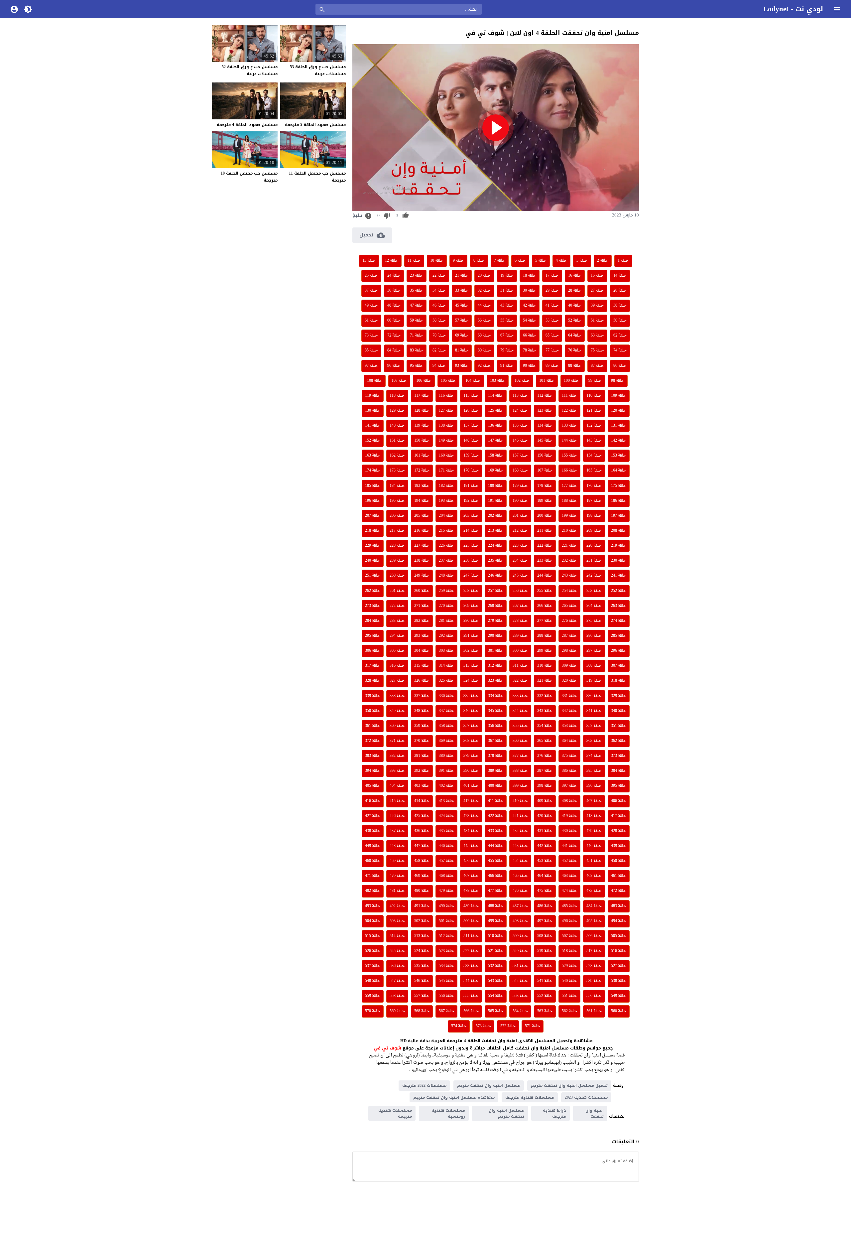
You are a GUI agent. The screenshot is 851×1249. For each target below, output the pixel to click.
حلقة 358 (446, 726)
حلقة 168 (520, 470)
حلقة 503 (397, 921)
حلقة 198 (594, 515)
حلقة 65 (552, 335)
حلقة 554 (495, 996)
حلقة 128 (421, 410)
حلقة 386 (569, 770)
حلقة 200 (544, 515)
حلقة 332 (544, 696)
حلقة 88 (574, 365)
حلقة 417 (618, 816)
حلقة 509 (520, 936)
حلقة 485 (569, 906)
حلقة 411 (495, 801)
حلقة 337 (421, 696)
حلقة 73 (371, 335)
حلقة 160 (446, 455)
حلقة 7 (499, 260)
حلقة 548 (372, 981)
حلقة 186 (618, 500)
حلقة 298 (569, 650)
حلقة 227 (421, 545)
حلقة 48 (394, 305)
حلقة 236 (471, 560)
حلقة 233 (544, 560)
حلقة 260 (421, 591)
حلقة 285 (618, 635)
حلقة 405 (372, 785)
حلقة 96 (394, 365)
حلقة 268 (495, 606)
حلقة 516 (618, 951)
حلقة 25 (371, 275)
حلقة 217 (397, 530)
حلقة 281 (446, 620)
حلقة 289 (520, 635)
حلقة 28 (574, 290)
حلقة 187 (594, 500)
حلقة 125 (495, 410)
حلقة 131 (618, 425)
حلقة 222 (544, 545)
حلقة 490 (446, 906)
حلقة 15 (597, 275)
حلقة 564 (520, 1011)
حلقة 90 (529, 365)
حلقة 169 (495, 470)
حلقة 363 (594, 741)
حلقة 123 (544, 410)
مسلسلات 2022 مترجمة (424, 1085)
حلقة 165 (594, 470)
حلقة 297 (594, 650)
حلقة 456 (471, 861)
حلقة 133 (569, 425)
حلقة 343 (544, 711)
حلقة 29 (552, 290)
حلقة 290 (495, 635)
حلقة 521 (495, 951)
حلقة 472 (618, 891)
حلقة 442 (544, 846)
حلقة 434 (471, 831)
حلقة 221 (569, 545)
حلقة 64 (574, 335)
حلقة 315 (421, 665)
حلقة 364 (569, 741)
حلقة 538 (618, 981)
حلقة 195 (397, 500)
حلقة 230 (618, 560)
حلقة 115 (471, 395)
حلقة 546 (421, 981)
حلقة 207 (372, 515)
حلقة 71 (416, 335)
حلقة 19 (507, 275)
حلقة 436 (421, 831)
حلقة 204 (446, 515)
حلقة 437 (397, 831)
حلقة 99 (595, 380)
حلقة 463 (569, 876)
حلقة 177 (569, 485)
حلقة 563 (544, 1011)
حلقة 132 (594, 425)
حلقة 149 (446, 440)
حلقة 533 (471, 966)
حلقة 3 (582, 260)
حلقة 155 (569, 455)
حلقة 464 (544, 876)
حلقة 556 (446, 996)
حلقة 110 (594, 395)
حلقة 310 (544, 665)
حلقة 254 (569, 591)
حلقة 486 (544, 906)
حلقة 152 (372, 440)
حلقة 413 (446, 801)
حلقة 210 (569, 530)
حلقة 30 (529, 290)
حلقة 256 (520, 591)
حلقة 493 (372, 906)
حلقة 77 (552, 350)
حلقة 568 (421, 1011)
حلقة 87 (597, 365)
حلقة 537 (372, 966)
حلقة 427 (372, 816)
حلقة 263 (618, 606)
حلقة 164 (618, 470)
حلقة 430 (569, 831)
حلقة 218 (372, 530)
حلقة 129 (397, 410)
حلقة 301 (495, 650)
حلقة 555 (471, 996)
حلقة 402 (446, 785)
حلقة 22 (439, 275)
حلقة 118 (397, 395)
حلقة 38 (620, 305)
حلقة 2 (602, 260)
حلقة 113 (520, 395)
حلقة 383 (372, 756)
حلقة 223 (520, 545)
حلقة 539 (594, 981)
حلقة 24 (394, 275)
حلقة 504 (372, 921)
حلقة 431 (544, 831)
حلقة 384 (618, 770)
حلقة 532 (495, 966)
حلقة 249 (421, 575)
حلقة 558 (397, 996)
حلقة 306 (372, 650)
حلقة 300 (520, 650)
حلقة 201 (520, 515)
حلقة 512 (446, 936)
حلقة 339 (372, 696)
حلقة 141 (372, 425)
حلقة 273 (372, 606)
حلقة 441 (569, 846)
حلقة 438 (372, 831)
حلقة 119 (372, 395)
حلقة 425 (421, 816)
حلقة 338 (397, 696)
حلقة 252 (618, 591)
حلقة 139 (421, 425)
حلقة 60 (394, 320)
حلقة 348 (421, 711)
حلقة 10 (436, 260)
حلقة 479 (446, 891)
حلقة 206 (397, 515)
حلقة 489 (471, 906)
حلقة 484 (594, 906)
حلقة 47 (416, 305)
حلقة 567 (446, 1011)
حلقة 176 (594, 485)
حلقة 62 (620, 335)
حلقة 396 (594, 785)
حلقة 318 (618, 680)
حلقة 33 (461, 290)
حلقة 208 (618, 530)
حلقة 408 (569, 801)
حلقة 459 (397, 861)
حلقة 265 (569, 606)
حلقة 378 (495, 756)
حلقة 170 (471, 470)
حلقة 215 (446, 530)
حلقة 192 (471, 500)
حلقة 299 (544, 650)
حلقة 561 (594, 1011)
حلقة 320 (569, 680)
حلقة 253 (594, 591)
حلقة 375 (569, 756)
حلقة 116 (446, 395)
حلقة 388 (520, 770)
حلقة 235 (495, 560)
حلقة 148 (471, 440)
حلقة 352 (594, 726)
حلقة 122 (569, 410)
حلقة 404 (397, 785)
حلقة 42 (529, 305)
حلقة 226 (446, 545)
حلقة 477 (495, 891)
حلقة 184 (397, 485)
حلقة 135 (520, 425)
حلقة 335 (471, 696)
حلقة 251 (372, 575)
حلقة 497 (544, 921)
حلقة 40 (574, 305)
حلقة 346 (471, 711)
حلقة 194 (421, 500)
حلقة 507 (569, 936)
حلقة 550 (594, 996)
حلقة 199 (569, 515)
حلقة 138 (446, 425)
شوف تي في (387, 1048)
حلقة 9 (458, 260)
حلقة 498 (520, 921)
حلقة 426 (397, 816)
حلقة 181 (471, 485)
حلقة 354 (544, 726)
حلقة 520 (520, 951)
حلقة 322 (520, 680)
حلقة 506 (594, 936)
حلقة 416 (372, 801)
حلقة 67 (507, 335)
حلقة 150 (421, 440)
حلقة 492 (397, 906)
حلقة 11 (414, 260)
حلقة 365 (544, 741)
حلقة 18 (529, 275)
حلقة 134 (544, 425)
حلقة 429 (594, 831)
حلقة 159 (471, 455)
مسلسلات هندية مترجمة (529, 1097)
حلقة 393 (397, 770)
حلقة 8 (479, 260)
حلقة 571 (532, 1026)
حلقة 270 (446, 606)
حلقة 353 (569, 726)
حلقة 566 (471, 1011)
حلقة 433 (495, 831)
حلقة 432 (520, 831)
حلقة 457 (446, 861)
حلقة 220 (594, 545)
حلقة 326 (421, 680)
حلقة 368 (471, 741)
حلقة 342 (569, 711)
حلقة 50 (620, 320)
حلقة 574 (458, 1026)
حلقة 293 (421, 635)
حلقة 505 (618, 936)
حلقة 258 (471, 591)
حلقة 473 (594, 891)
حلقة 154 (594, 455)
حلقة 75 (597, 350)
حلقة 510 (495, 936)
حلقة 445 (471, 846)
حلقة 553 (520, 996)
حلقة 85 (371, 350)
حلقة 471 (372, 876)
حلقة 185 (372, 485)
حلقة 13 (369, 260)
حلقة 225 (471, 545)
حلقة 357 (471, 726)
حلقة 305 (397, 650)
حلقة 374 (594, 756)
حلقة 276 (569, 620)
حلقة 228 (397, 545)
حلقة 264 (594, 606)
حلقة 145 (544, 440)
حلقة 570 (372, 1011)
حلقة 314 (446, 665)
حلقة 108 (374, 380)
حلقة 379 (471, 756)
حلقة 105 (448, 380)
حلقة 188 (569, 500)
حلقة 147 (495, 440)
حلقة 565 (495, 1011)
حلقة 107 (399, 380)
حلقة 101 (546, 380)
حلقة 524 (421, 951)
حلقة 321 (544, 680)
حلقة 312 (495, 665)
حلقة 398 (544, 785)
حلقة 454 (520, 861)
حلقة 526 (372, 951)
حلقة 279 (495, 620)
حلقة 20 (484, 275)
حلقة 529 (569, 966)
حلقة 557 (421, 996)
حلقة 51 (597, 320)
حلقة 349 (397, 711)
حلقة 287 (569, 635)
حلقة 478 (471, 891)
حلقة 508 (544, 936)
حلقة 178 (544, 485)
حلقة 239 (397, 560)
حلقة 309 (569, 665)
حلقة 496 (569, 921)
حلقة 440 (594, 846)
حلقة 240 (372, 560)
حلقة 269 (471, 606)
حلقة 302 (471, 650)
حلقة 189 (544, 500)
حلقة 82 (439, 350)
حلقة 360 (397, 726)
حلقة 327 (397, 680)
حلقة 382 (397, 756)
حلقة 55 (507, 320)
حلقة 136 (495, 425)
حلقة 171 (446, 470)
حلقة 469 (421, 876)
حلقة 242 (594, 575)
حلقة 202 (495, 515)
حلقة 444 (495, 846)
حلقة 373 (618, 756)
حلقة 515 (372, 936)
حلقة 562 (569, 1011)
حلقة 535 (421, 966)
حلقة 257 (495, 591)
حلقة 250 (397, 575)
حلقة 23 (416, 275)
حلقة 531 (520, 966)
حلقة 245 (520, 575)
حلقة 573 (483, 1026)
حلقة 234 (520, 560)
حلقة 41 (552, 305)
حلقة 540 (569, 981)
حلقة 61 (371, 320)
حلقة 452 (569, 861)
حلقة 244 (544, 575)
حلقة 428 (618, 831)
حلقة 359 (421, 726)
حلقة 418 (594, 816)
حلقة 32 (484, 290)
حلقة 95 (416, 365)
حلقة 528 (594, 966)
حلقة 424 (446, 816)
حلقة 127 (446, 410)
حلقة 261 (397, 591)
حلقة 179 (520, 485)
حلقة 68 (484, 335)
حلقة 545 (446, 981)
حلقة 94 (439, 365)
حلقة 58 (439, 320)
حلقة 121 (594, 410)
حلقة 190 (520, 500)
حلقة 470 (397, 876)
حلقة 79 (507, 350)
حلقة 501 (446, 921)
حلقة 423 (471, 816)
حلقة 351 (618, 726)
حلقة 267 (520, 606)
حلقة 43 (507, 305)
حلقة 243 (569, 575)
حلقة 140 (397, 425)
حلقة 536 (397, 966)
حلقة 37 (371, 290)
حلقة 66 (529, 335)
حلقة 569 (397, 1011)
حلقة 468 (446, 876)
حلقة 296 (618, 650)
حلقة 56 (484, 320)
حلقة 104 (473, 380)
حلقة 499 (495, 921)
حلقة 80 (484, 350)
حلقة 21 (461, 275)
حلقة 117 (421, 395)
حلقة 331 (569, 696)
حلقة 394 (372, 770)
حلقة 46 (439, 305)
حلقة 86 (620, 365)
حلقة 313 (471, 665)
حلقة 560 (618, 1011)
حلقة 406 (618, 801)
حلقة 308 (594, 665)
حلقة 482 (372, 891)
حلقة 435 (446, 831)
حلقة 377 (520, 756)
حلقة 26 (620, 290)
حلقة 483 (618, 906)
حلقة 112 (544, 395)
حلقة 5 (541, 260)
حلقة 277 (544, 620)
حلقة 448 (397, 846)
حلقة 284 (372, 620)
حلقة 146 (520, 440)
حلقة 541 (544, 981)
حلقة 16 (574, 275)
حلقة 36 (394, 290)
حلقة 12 (391, 260)
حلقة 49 (371, 305)
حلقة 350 (372, 711)
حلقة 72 (394, 335)
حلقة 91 (507, 365)
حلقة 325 (446, 680)
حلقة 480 (421, 891)
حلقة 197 (618, 515)
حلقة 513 (421, 936)
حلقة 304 (421, 650)
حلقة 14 (620, 275)
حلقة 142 (618, 440)
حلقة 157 (520, 455)
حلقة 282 (421, 620)
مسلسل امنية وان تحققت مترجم (488, 1085)
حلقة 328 (372, 680)
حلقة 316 (397, 665)
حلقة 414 (421, 801)
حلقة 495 (594, 921)
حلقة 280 (471, 620)
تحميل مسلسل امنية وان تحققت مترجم (569, 1085)
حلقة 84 (394, 350)
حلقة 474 (569, 891)
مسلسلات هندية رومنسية (448, 1113)
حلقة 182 (446, 485)
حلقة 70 (439, 335)
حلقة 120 (618, 410)
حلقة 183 (421, 485)
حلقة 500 (471, 921)
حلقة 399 (520, 785)
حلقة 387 (544, 770)
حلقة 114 (495, 395)
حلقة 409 (544, 801)
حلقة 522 (471, 951)
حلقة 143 (594, 440)
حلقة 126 (471, 410)
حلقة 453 (544, 861)
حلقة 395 (618, 785)
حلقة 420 (544, 816)
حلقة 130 (372, 410)
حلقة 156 (544, 455)
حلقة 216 (421, 530)
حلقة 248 (446, 575)
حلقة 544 (471, 981)
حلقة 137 (471, 425)
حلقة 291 (471, 635)
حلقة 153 (618, 455)
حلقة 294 (397, 635)
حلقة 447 (421, 846)
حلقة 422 (495, 816)
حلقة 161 (421, 455)
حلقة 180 (495, 485)
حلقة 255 (544, 591)
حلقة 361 (372, 726)
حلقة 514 (397, 936)
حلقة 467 (471, 876)
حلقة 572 (508, 1026)
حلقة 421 (520, 816)
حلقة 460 (372, 861)
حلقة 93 (461, 365)
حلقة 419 (569, 816)
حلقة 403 (421, 785)
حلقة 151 (397, 440)
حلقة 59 (416, 320)
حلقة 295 (372, 635)
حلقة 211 (544, 530)
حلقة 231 (594, 560)
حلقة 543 (495, 981)
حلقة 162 (397, 455)
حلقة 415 (397, 801)
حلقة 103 (497, 380)
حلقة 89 (552, 365)
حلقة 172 (421, 470)
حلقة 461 (618, 876)
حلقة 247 (471, 575)
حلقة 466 (495, 876)
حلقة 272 (397, 606)
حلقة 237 (446, 560)
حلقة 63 (597, 335)
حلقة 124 (520, 410)
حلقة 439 (618, 846)
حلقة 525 (397, 951)
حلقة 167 (544, 470)
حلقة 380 (446, 756)
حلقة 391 (446, 770)
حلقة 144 (569, 440)
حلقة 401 (471, 785)
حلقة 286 (594, 635)
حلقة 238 (421, 560)
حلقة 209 (594, 530)
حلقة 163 (372, 455)
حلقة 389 (495, 770)
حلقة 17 (552, 275)
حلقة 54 (529, 320)
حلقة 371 (397, 741)
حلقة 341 (594, 711)
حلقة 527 (618, 966)
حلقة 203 (471, 515)
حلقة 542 (520, 981)
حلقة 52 (574, 320)
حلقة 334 (495, 696)
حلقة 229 (372, 545)
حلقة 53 (552, 320)
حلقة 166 (569, 470)
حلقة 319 (594, 680)
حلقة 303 (446, 650)
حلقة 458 (421, 861)
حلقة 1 (623, 260)
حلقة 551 (569, 996)
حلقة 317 (372, 665)
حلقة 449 (372, 846)
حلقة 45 (461, 305)
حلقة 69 (461, 335)
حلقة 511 (471, 936)
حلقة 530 (544, 966)
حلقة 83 (416, 350)
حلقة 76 (574, 350)
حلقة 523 (446, 951)
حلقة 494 (618, 921)
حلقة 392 (421, 770)
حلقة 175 (618, 485)
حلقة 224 (495, 545)
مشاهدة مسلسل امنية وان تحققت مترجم (454, 1097)
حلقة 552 (544, 996)
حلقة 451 (594, 861)
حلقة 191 (495, 500)
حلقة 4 (561, 260)
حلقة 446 (446, 846)
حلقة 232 (569, 560)
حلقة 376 (544, 756)
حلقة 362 (618, 741)
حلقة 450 (618, 861)
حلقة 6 (520, 260)
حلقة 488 (495, 906)
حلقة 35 (416, 290)
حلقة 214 (471, 530)
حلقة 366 (520, 741)
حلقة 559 (372, 996)
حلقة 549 (618, 996)
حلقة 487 (520, 906)
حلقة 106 (423, 380)
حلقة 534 (446, 966)
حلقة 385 (594, 770)
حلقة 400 (495, 785)
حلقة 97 (371, 365)
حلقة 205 (421, 515)
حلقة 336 (446, 696)
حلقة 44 (484, 305)
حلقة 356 (495, 726)
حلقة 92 (484, 365)
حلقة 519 (544, 951)
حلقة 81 (461, 350)
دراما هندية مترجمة (554, 1113)
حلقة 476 (520, 891)
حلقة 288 (544, 635)
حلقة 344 (520, 711)
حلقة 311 (520, 665)
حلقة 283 (397, 620)
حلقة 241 (618, 575)
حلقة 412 (471, 801)
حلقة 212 (520, 530)
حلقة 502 (421, 921)
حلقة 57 (461, 320)
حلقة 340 (618, 711)
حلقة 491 (421, 906)
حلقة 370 (421, 741)
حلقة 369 (446, 741)
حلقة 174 (372, 470)
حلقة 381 (421, 756)
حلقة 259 (446, 591)
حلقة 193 (446, 500)
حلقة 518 (569, 951)
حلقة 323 (495, 680)
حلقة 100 (571, 380)
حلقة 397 (569, 785)
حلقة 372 (372, 741)
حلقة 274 (618, 620)
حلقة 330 (594, 696)
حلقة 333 (520, 696)
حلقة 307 (618, 665)
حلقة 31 (507, 290)
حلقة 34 (439, 290)
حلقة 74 (620, 350)
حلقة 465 (520, 876)
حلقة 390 (471, 770)
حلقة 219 (618, 545)
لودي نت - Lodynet (793, 9)
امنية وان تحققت (594, 1113)
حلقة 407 (594, 801)
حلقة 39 (597, 305)
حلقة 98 (617, 380)
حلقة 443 (520, 846)
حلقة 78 (529, 350)
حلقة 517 (594, 951)
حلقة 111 (569, 395)
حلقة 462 (594, 876)
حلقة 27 (597, 290)
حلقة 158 (495, 455)
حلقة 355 (520, 726)
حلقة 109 (618, 395)
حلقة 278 (520, 620)
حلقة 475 (544, 891)
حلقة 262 (372, 591)
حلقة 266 (544, 606)
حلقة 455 (495, 861)
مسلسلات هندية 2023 (586, 1097)
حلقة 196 (372, 500)
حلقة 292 (446, 635)
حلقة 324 (471, 680)
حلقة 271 (421, 606)
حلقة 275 (594, 620)
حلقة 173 (397, 470)
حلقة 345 (495, 711)
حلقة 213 (495, 530)
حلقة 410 (520, 801)
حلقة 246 (495, 575)
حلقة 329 (618, 696)
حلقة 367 (495, 741)
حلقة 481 (397, 891)
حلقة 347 (446, 711)
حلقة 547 (397, 981)
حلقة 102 (522, 380)
